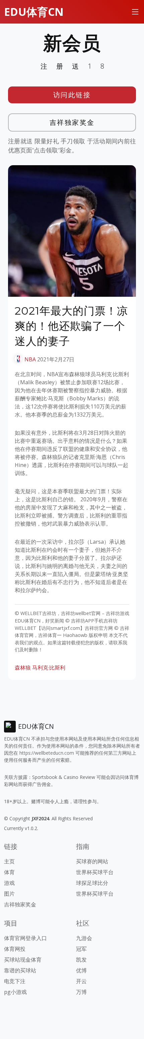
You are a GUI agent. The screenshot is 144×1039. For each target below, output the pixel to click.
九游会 (84, 938)
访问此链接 (72, 94)
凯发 (81, 959)
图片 (9, 893)
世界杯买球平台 (95, 872)
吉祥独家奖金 (72, 122)
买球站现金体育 (23, 959)
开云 (81, 981)
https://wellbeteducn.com (46, 753)
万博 (81, 992)
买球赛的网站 (92, 861)
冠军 (81, 949)
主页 (9, 861)
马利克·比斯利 (48, 667)
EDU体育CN (34, 11)
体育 (9, 872)
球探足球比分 (92, 883)
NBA (30, 359)
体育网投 (14, 949)
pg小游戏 (15, 992)
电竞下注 (14, 981)
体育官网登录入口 (25, 938)
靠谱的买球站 (20, 970)
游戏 (9, 883)
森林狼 (23, 667)
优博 (81, 970)
